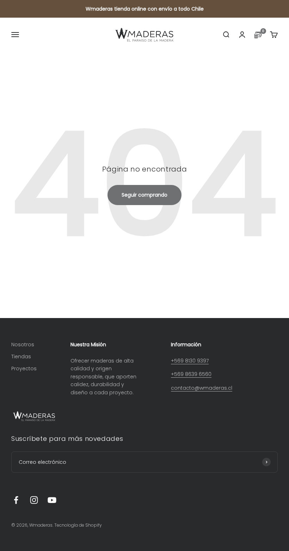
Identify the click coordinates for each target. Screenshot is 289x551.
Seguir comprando (144, 194)
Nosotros (22, 344)
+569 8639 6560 (191, 374)
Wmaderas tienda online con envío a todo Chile (145, 8)
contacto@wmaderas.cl (201, 387)
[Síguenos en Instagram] (34, 500)
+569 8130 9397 (190, 360)
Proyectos (24, 368)
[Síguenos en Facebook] (16, 500)
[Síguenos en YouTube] (52, 500)
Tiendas (21, 356)
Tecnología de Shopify (78, 525)
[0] (258, 36)
